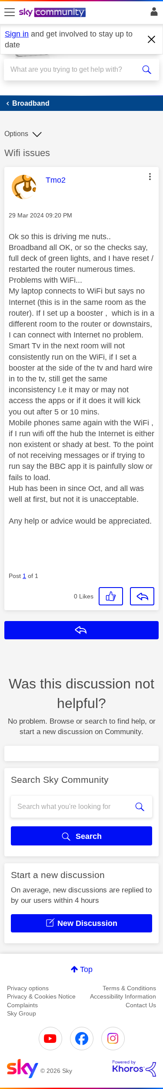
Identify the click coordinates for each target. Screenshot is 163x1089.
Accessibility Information (123, 996)
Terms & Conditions (129, 988)
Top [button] (86, 969)
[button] (150, 176)
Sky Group (21, 1013)
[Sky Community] (53, 13)
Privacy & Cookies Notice (41, 996)
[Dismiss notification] (152, 40)
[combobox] (73, 69)
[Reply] (142, 596)
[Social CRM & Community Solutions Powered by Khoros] (134, 1068)
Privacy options (28, 988)
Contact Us (141, 1005)
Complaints (22, 1005)
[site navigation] (9, 12)
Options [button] (16, 133)
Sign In (152, 13)
